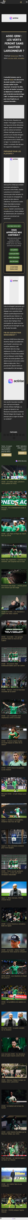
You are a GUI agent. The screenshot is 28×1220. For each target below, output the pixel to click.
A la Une (10, 58)
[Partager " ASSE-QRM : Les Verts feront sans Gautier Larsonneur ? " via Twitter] (7, 434)
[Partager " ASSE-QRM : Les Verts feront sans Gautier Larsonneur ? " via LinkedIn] (20, 434)
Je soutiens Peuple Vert (14, 268)
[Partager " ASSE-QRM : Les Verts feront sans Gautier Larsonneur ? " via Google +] (10, 434)
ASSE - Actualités (19, 58)
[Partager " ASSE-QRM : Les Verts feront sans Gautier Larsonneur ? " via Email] (23, 434)
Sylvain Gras (14, 56)
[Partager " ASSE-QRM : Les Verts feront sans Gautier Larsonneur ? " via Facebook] (4, 434)
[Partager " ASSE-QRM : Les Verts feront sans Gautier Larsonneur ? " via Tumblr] (14, 434)
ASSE (11, 79)
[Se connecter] (20, 2)
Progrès (6, 209)
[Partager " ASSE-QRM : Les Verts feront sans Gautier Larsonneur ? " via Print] (14, 438)
